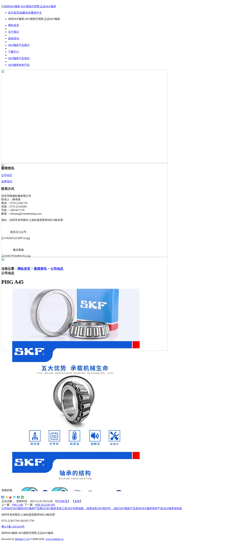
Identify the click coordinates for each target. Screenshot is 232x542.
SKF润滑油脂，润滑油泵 (82, 508)
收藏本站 (25, 12)
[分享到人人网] (18, 497)
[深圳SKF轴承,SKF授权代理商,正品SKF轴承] (28, 6)
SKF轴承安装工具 (56, 508)
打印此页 (62, 501)
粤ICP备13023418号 (13, 526)
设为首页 (13, 12)
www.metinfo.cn (55, 539)
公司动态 (56, 268)
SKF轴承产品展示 (34, 508)
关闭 (77, 501)
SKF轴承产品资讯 (130, 508)
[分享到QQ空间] (6, 497)
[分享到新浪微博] (10, 497)
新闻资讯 (40, 268)
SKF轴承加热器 (172, 508)
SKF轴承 (18, 508)
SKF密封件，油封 (108, 508)
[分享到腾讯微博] (14, 497)
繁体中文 (36, 12)
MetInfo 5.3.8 (22, 539)
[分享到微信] (22, 497)
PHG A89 (17, 504)
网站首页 (23, 268)
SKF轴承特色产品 (152, 508)
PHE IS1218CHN (45, 504)
